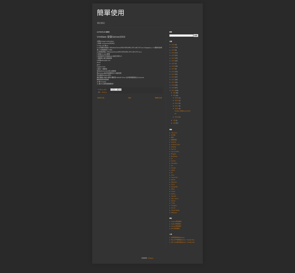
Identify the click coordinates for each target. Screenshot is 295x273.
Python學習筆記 (176, 224)
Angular (173, 147)
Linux (173, 184)
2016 (173, 69)
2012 (173, 80)
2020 (173, 61)
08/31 (177, 98)
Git (172, 165)
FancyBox (174, 163)
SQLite (173, 201)
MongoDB (174, 187)
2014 (173, 74)
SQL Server (174, 198)
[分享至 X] (116, 89)
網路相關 (174, 140)
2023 (173, 53)
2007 (173, 90)
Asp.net (173, 149)
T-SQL (173, 203)
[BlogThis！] (114, 89)
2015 (173, 71)
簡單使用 (110, 13)
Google (173, 168)
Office (173, 189)
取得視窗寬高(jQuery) (177, 237)
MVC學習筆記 (175, 228)
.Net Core (174, 133)
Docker (173, 161)
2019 (173, 63)
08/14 (177, 117)
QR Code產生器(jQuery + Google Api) (183, 242)
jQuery (173, 180)
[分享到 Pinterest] (120, 89)
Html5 (173, 170)
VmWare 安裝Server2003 (182, 111)
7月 (174, 120)
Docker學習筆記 (176, 226)
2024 (173, 50)
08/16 (177, 108)
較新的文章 (100, 98)
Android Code (175, 144)
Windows (104, 92)
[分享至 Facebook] (118, 89)
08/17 (177, 106)
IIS (172, 172)
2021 (173, 58)
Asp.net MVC (175, 151)
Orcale (173, 191)
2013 (173, 77)
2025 (173, 47)
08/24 (177, 100)
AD (175, 113)
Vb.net (173, 208)
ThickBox (174, 205)
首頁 (129, 98)
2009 (173, 85)
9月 (174, 93)
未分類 (173, 135)
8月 (174, 95)
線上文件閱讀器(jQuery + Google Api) (182, 240)
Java (172, 175)
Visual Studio (175, 210)
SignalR (173, 196)
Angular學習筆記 (176, 221)
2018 (173, 66)
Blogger (173, 154)
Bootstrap (174, 156)
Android (173, 142)
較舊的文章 (158, 98)
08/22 (177, 103)
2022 (173, 55)
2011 (173, 82)
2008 (173, 88)
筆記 (172, 137)
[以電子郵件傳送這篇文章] (111, 89)
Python (173, 194)
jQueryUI (174, 182)
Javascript (174, 177)
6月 (174, 123)
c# (172, 158)
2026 (173, 45)
